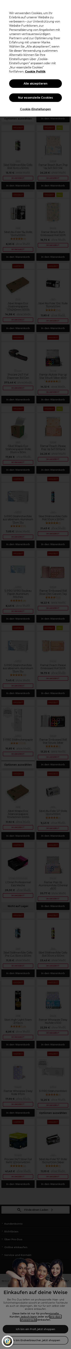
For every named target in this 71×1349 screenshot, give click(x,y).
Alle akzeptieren (36, 83)
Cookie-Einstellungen (35, 109)
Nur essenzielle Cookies (35, 97)
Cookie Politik (35, 71)
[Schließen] (67, 5)
